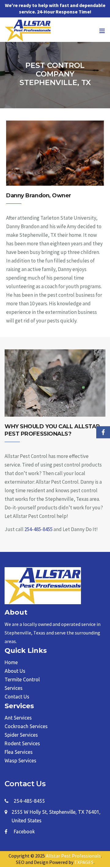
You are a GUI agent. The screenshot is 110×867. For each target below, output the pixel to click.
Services (14, 688)
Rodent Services (22, 743)
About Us (15, 671)
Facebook (24, 831)
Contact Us (17, 696)
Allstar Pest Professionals (73, 856)
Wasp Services (20, 760)
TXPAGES (84, 862)
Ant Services (18, 717)
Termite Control (22, 679)
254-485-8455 (38, 529)
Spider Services (21, 735)
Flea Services (19, 752)
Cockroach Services (26, 726)
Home (11, 662)
